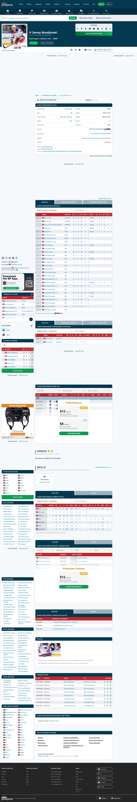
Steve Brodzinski (47, 149)
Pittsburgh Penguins (24, 519)
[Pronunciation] (77, 29)
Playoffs (92, 218)
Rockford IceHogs (23, 598)
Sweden (4, 772)
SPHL (7, 483)
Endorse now (44, 482)
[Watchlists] (82, 29)
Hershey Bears (7, 618)
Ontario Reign (22, 590)
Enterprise (78, 789)
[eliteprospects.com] (7, 4)
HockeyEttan (9, 717)
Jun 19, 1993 (68, 109)
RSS (77, 787)
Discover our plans (94, 34)
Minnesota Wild (7, 539)
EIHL (21, 717)
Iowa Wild (6, 621)
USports (22, 745)
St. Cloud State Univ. (50, 235)
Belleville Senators (8, 588)
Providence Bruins (23, 593)
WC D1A (8, 755)
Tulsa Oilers (21, 664)
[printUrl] (79, 49)
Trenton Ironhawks (23, 659)
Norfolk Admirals (23, 635)
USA (71, 121)
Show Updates (47, 43)
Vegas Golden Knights (24, 539)
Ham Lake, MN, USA (66, 117)
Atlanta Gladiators (8, 638)
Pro (94, 4)
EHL (7, 727)
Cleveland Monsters (9, 598)
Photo (77, 782)
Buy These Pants (16, 434)
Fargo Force (6, 694)
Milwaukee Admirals (24, 588)
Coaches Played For (97, 202)
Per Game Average (68, 202)
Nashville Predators (8, 544)
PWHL (22, 755)
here (76, 756)
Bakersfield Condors (9, 585)
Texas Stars (21, 612)
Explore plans (74, 433)
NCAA (23, 301)
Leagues (38, 4)
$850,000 (92, 129)
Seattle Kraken (22, 524)
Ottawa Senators (23, 514)
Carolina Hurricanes (9, 516)
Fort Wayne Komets (9, 648)
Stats (21, 4)
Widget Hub (79, 772)
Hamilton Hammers (9, 609)
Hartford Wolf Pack (8, 612)
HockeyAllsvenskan (11, 712)
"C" (56, 286)
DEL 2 (7, 747)
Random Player (87, 18)
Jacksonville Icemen (9, 662)
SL (6, 742)
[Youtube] (13, 258)
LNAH (22, 742)
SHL (21, 483)
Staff (93, 542)
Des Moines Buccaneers (10, 687)
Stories (67, 4)
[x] (75, 49)
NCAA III (22, 740)
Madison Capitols (23, 680)
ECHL (7, 480)
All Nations (4, 784)
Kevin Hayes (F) (9, 304)
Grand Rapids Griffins (9, 607)
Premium (108, 142)
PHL (21, 725)
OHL (7, 490)
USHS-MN (67, 218)
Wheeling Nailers (23, 666)
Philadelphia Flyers (23, 516)
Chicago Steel (7, 685)
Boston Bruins (7, 509)
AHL (7, 478)
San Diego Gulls (22, 600)
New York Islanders (23, 509)
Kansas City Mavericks (9, 667)
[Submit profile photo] (106, 29)
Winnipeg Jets (22, 544)
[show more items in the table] (31, 319)
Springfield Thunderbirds (22, 606)
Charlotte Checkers (9, 593)
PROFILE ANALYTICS (104, 50)
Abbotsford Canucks (9, 583)
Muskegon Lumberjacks (25, 683)
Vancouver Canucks (23, 536)
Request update (106, 156)
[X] (6, 258)
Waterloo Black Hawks (24, 698)
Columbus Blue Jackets (10, 524)
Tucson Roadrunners (24, 617)
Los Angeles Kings (8, 536)
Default (45, 202)
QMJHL (8, 493)
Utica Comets (22, 619)
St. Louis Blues (22, 526)
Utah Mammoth (22, 534)
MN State (59, 338)
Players (55, 542)
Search (72, 18)
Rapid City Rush (22, 640)
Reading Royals (22, 643)
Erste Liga (23, 722)
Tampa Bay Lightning (24, 529)
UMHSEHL (68, 225)
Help (77, 777)
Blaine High (48, 218)
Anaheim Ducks (7, 506)
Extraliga (22, 490)
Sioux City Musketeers (24, 688)
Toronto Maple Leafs (24, 531)
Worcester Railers (23, 671)
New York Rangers (23, 511)
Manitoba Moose (23, 585)
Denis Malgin (11, 360)
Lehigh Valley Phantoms (25, 583)
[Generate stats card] (90, 29)
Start (37, 95)
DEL (7, 745)
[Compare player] (102, 29)
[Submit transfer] (110, 29)
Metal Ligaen (9, 725)
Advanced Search (104, 18)
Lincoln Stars (7, 699)
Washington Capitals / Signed (102, 133)
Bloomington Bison (8, 640)
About (77, 774)
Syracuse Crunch (23, 609)
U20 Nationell (9, 715)
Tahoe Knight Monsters (25, 654)
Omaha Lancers (22, 685)
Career (77, 792)
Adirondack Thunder (9, 633)
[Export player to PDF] (98, 29)
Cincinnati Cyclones (9, 643)
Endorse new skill (102, 467)
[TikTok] (16, 258)
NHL (49, 39)
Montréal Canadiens (9, 541)
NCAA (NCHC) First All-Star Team (63, 625)
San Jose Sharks (22, 521)
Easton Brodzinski (49, 151)
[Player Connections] (86, 29)
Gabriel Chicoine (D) (10, 314)
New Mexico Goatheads (25, 633)
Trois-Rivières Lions (23, 661)
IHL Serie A (23, 712)
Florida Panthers (8, 534)
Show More (17, 371)
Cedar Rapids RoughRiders (7, 681)
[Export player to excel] (94, 29)
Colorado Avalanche (9, 521)
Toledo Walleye (22, 656)
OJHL (23, 308)
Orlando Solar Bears (23, 638)
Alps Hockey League (26, 710)
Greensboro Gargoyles (9, 650)
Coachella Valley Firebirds (8, 601)
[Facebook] (3, 258)
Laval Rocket (7, 623)
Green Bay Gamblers (9, 696)
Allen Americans (8, 635)
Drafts (56, 4)
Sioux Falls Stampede (24, 690)
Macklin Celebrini (12, 356)
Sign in (109, 4)
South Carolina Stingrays (22, 650)
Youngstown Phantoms (25, 700)
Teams (29, 4)
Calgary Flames (7, 514)
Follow (33, 43)
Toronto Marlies (22, 614)
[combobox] (39, 18)
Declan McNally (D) (10, 308)
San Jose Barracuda (23, 603)
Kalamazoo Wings (8, 664)
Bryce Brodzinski (75, 151)
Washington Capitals (37, 39)
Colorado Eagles (7, 604)
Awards (77, 4)
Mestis (7, 722)
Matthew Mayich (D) (11, 301)
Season (55, 611)
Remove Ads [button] (129, 56)
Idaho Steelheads (8, 657)
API (76, 784)
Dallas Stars (6, 526)
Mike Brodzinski (47, 147)
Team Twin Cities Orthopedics (53, 225)
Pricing (86, 4)
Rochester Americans (24, 595)
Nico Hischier (11, 367)
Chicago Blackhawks (9, 519)
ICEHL (7, 757)
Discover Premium (73, 587)
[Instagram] (9, 258)
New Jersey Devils (23, 506)
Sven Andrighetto (12, 353)
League (93, 611)
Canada (4, 774)
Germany (4, 782)
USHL (22, 475)
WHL (7, 488)
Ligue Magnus (24, 715)
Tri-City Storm (22, 693)
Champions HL (10, 730)
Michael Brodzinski (62, 151)
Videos (47, 4)
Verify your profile (43, 756)
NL (21, 488)
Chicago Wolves (7, 595)
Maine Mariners (7, 669)
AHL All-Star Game (59, 629)
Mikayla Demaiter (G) (11, 311)
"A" (56, 279)
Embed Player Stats (105, 198)
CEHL (21, 720)
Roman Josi (10, 363)
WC (7, 752)
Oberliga (8, 750)
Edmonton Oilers (8, 531)
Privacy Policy (79, 779)
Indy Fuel (6, 659)
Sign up (101, 4)
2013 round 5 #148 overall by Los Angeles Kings (96, 138)
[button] (106, 11)
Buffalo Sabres (7, 511)
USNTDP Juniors (22, 695)
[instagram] (71, 49)
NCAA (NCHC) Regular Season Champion (66, 622)
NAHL (22, 478)
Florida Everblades (8, 645)
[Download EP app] (18, 282)
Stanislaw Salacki (16, 264)
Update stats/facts (48, 100)
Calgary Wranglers (8, 590)
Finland (4, 779)
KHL (23, 304)
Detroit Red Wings (8, 529)
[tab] (45, 202)
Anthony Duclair (19, 268)
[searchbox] (39, 18)
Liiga (23, 314)
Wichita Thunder (23, 669)
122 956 (89, 50)
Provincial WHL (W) (27, 311)
